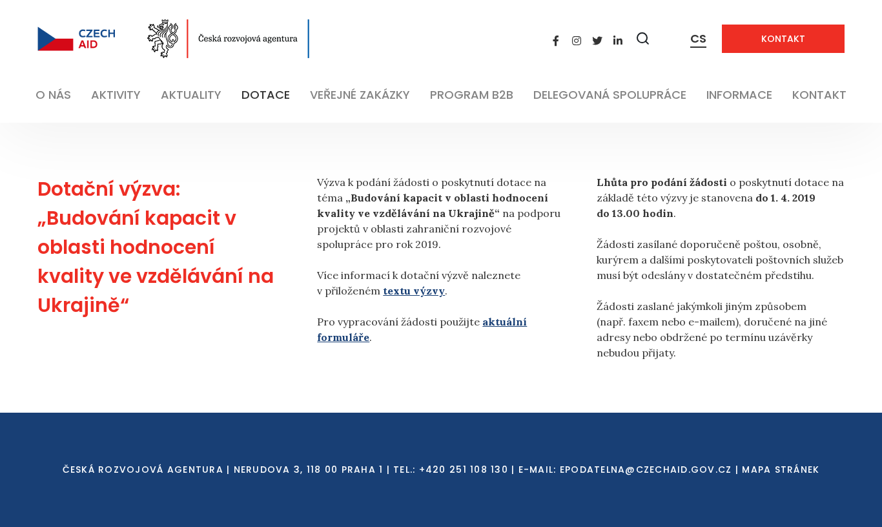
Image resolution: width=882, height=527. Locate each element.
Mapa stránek (780, 469)
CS (698, 38)
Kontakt (783, 38)
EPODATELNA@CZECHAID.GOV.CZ (646, 469)
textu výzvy (414, 290)
